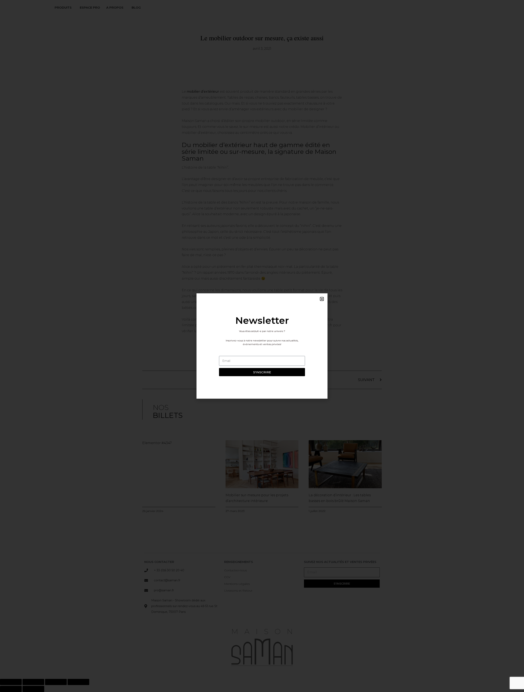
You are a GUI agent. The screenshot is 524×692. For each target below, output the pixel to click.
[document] (262, 346)
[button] (321, 298)
